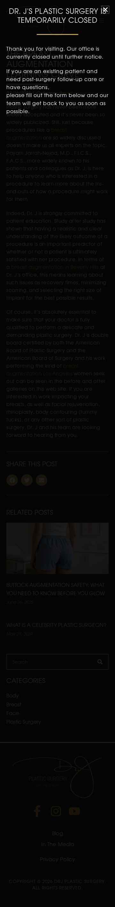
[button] (105, 9)
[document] (57, 453)
